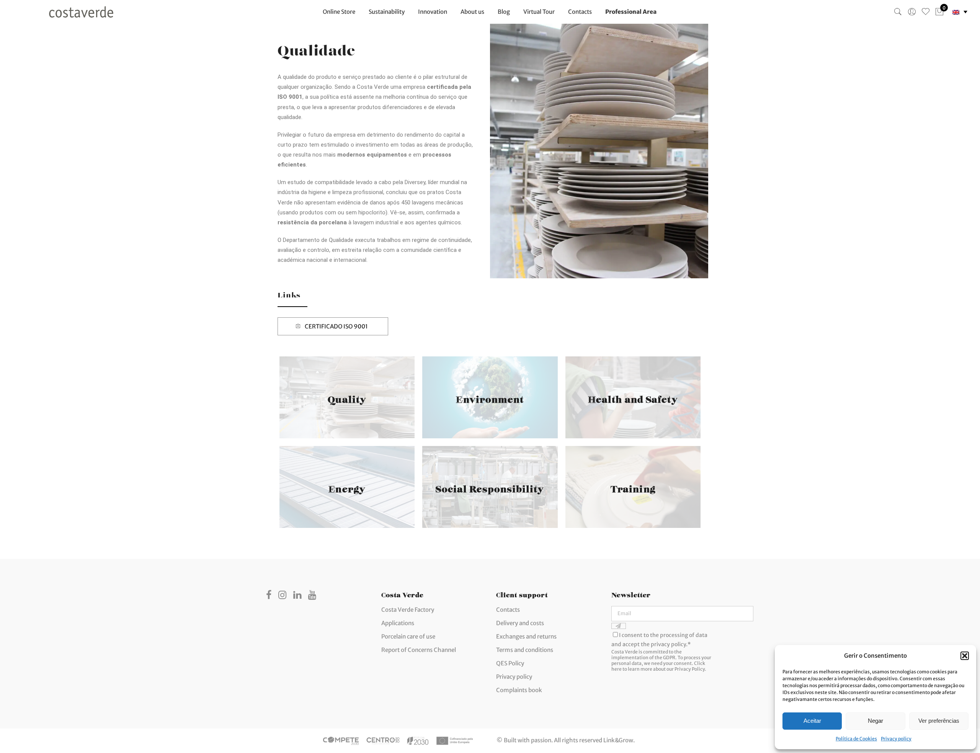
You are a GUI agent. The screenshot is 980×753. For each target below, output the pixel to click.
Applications (397, 623)
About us (472, 11)
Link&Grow (618, 740)
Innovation (432, 11)
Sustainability (387, 11)
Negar (875, 720)
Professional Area (631, 11)
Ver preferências (938, 720)
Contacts (580, 11)
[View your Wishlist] (926, 12)
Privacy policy (896, 739)
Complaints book (519, 690)
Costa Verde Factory (407, 609)
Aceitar (812, 720)
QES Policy (510, 663)
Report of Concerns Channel (418, 649)
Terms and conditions (524, 649)
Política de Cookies (856, 739)
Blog (504, 11)
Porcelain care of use (408, 636)
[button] (965, 656)
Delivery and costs (520, 623)
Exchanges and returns (526, 636)
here (616, 669)
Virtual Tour (539, 11)
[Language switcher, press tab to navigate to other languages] (960, 12)
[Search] (898, 12)
